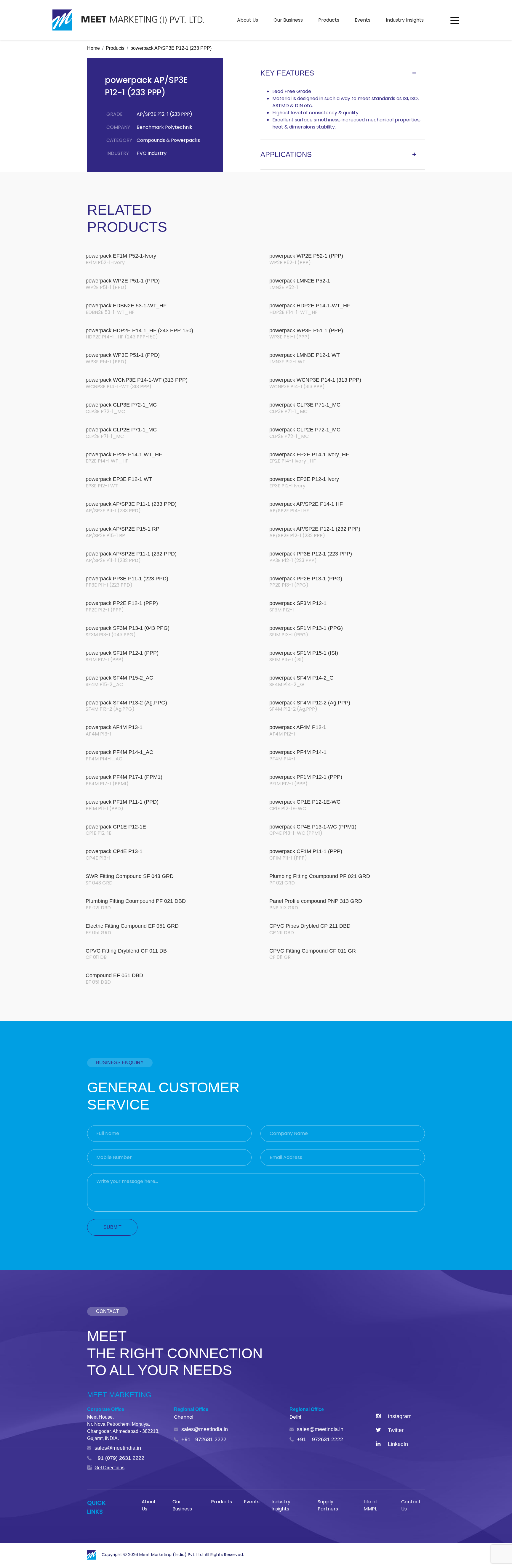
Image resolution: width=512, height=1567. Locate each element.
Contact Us (411, 1505)
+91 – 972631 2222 (320, 1439)
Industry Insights (405, 20)
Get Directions (109, 1467)
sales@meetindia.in (118, 1448)
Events (362, 20)
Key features (287, 73)
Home (93, 48)
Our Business (288, 20)
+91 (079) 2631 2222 (119, 1458)
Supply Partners (328, 1505)
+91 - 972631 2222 (203, 1439)
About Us (247, 20)
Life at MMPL (370, 1505)
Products (328, 20)
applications (286, 154)
